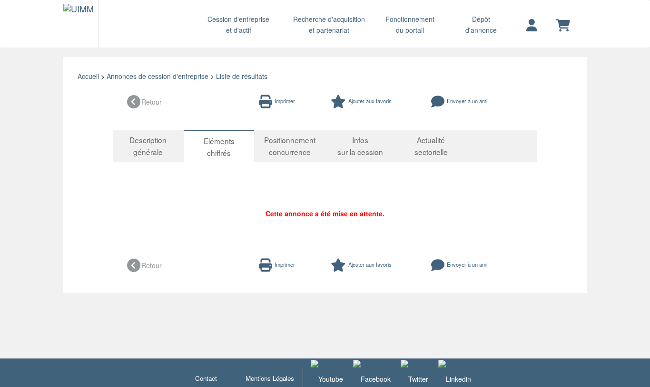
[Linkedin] (454, 378)
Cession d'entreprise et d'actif (238, 24)
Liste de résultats (241, 76)
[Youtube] (327, 378)
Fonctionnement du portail (409, 24)
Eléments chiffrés (219, 146)
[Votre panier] (563, 25)
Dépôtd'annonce (481, 24)
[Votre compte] (531, 25)
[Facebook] (372, 378)
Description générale (148, 146)
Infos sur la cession (360, 146)
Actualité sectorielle (431, 146)
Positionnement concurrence (289, 146)
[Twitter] (414, 378)
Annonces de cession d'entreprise (157, 76)
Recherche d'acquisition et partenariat (329, 24)
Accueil (88, 76)
